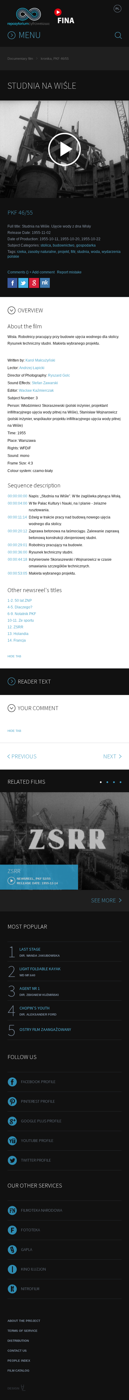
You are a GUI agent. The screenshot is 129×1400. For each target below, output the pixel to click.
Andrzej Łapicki (31, 368)
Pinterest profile (38, 1101)
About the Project (24, 1320)
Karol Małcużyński (40, 360)
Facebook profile (38, 1081)
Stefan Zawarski (45, 383)
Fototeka (30, 1230)
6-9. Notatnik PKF (22, 614)
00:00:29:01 (17, 545)
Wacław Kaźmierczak (36, 390)
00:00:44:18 (17, 559)
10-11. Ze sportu (21, 620)
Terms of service (23, 1330)
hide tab (14, 656)
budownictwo (63, 245)
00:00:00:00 (17, 496)
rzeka (21, 252)
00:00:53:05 (17, 573)
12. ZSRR (15, 627)
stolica (45, 245)
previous (24, 756)
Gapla (26, 1249)
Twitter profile (36, 1160)
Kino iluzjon (33, 1269)
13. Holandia (18, 634)
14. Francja (17, 640)
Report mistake (69, 272)
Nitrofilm (30, 1288)
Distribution (18, 1340)
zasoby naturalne (42, 252)
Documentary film (20, 58)
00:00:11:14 (17, 517)
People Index (19, 1360)
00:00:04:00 (17, 503)
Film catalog (18, 1370)
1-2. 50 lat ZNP (20, 600)
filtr (73, 252)
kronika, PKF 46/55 (55, 58)
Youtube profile (37, 1140)
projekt (63, 252)
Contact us (17, 1350)
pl (117, 8)
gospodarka (86, 245)
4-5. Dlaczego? (20, 607)
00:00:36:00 (17, 552)
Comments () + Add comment (31, 272)
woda (95, 252)
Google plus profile (41, 1121)
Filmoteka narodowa (41, 1210)
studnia (83, 252)
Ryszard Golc (59, 375)
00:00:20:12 (17, 531)
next (110, 756)
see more (103, 900)
